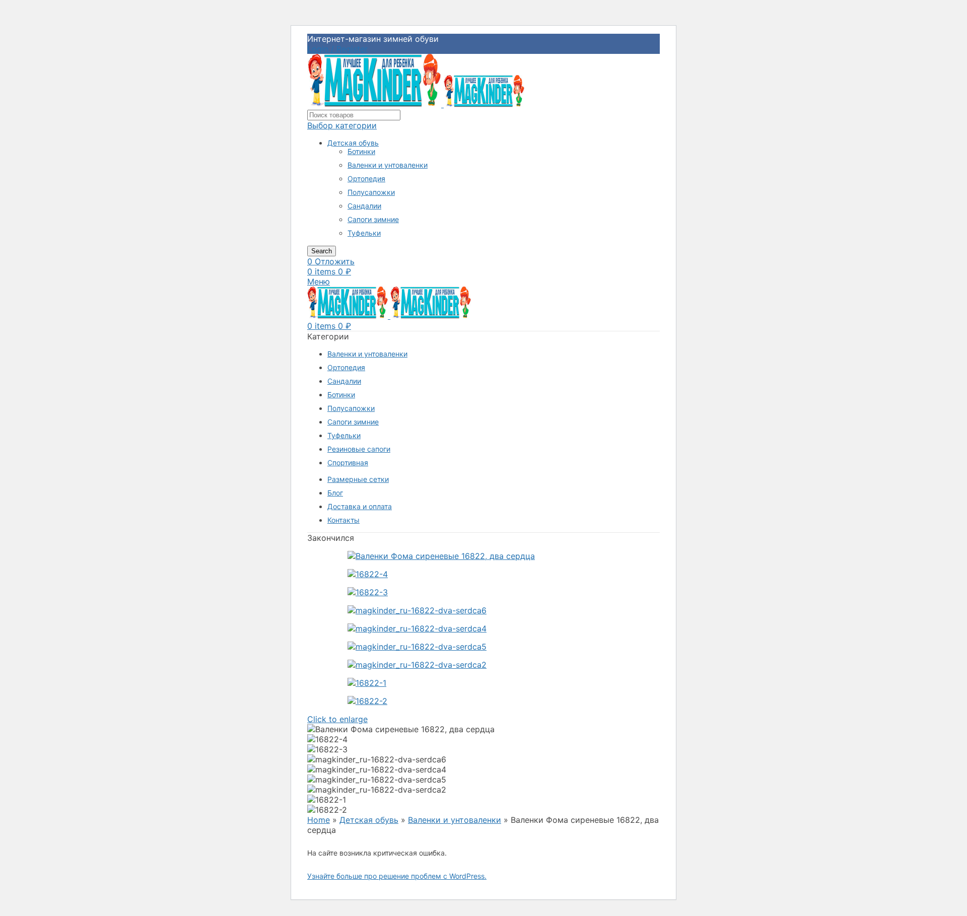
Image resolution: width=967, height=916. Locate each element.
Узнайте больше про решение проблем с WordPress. (397, 876)
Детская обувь (353, 142)
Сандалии (364, 205)
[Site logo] (375, 104)
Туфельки (364, 233)
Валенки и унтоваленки (388, 165)
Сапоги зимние (373, 219)
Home (318, 820)
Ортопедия (366, 178)
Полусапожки (371, 192)
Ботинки (361, 151)
